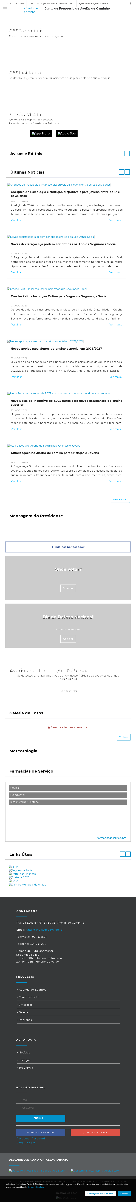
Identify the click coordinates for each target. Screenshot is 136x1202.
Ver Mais (123, 737)
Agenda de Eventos (32, 989)
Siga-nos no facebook (68, 547)
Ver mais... (116, 220)
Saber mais (68, 691)
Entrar (38, 1118)
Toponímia (25, 1067)
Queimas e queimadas (93, 3)
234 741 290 (16, 3)
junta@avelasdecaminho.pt (53, 3)
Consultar (118, 49)
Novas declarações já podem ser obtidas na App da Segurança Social (64, 244)
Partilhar (16, 220)
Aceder (68, 588)
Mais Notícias (120, 499)
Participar (118, 91)
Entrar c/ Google (96, 1132)
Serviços (24, 1060)
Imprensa (25, 1020)
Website (17, 133)
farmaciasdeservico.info (111, 838)
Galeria (23, 1012)
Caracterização (28, 997)
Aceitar (124, 1193)
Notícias (24, 1052)
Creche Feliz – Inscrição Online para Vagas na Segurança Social (59, 296)
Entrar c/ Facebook (41, 1132)
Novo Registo (26, 1143)
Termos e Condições (36, 1187)
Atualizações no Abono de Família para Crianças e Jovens (55, 453)
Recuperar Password (30, 1138)
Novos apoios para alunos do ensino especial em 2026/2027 (56, 348)
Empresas (25, 1004)
